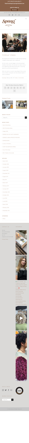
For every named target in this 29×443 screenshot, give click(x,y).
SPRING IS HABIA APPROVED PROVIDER (11, 137)
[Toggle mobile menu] (26, 18)
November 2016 (6, 192)
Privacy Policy (5, 239)
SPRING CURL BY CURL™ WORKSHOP (11, 134)
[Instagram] (3, 390)
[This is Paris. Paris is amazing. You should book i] (21, 267)
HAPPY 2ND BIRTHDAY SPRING (9, 146)
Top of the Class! (6, 149)
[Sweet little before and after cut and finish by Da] (21, 343)
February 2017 (6, 185)
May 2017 (5, 179)
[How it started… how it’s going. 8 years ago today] (21, 293)
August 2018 (5, 170)
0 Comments (21, 77)
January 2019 (6, 167)
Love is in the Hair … (7, 143)
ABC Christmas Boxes (7, 128)
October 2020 (6, 164)
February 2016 (6, 207)
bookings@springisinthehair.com (18, 12)
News (16, 77)
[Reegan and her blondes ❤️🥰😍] (21, 318)
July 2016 (5, 198)
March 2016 (5, 204)
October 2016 (6, 195)
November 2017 (6, 173)
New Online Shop (6, 125)
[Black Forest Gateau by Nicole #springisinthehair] (21, 368)
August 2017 (5, 176)
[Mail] (11, 390)
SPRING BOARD (6, 140)
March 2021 (5, 161)
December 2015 (6, 210)
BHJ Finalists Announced (8, 152)
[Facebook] (8, 390)
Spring (4, 77)
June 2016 (5, 201)
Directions (14, 9)
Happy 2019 (5, 131)
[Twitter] (6, 390)
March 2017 (5, 182)
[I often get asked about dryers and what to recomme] (21, 242)
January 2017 (6, 188)
